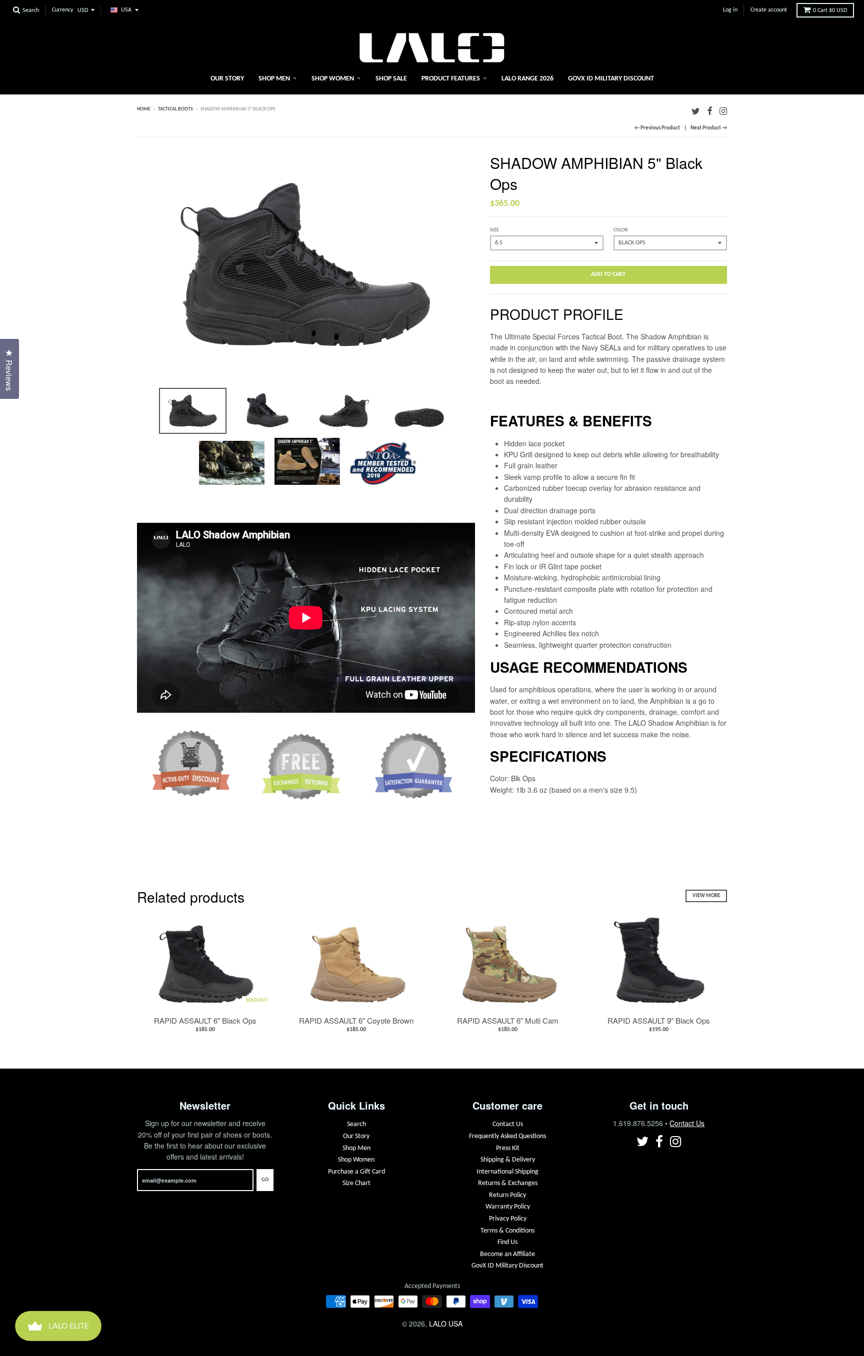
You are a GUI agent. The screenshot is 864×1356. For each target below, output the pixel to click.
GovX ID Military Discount (611, 78)
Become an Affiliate (507, 1254)
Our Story (227, 78)
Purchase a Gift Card (356, 1172)
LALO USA (445, 1324)
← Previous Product (657, 128)
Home (143, 109)
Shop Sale (391, 78)
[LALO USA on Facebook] (709, 110)
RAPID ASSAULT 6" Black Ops (205, 1020)
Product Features (451, 78)
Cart (830, 10)
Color (621, 230)
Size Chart (356, 1183)
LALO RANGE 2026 (528, 78)
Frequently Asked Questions (507, 1136)
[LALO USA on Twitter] (696, 110)
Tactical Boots (175, 109)
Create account (768, 10)
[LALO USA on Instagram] (723, 110)
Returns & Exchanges (508, 1183)
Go (265, 1180)
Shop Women (333, 78)
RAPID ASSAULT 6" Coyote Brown (356, 1020)
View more (706, 896)
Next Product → (708, 128)
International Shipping (507, 1172)
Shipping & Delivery (507, 1160)
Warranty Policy (508, 1207)
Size (494, 230)
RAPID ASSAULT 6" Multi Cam (507, 1020)
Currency (62, 10)
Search (356, 1124)
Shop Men (274, 78)
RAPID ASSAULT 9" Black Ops (659, 1020)
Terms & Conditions (507, 1231)
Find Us (508, 1242)
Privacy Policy (507, 1219)
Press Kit (508, 1148)
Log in (730, 10)
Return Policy (507, 1195)
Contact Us (507, 1124)
